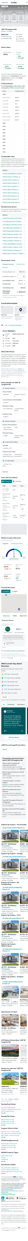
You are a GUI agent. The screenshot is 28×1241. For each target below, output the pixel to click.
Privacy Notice (16, 1208)
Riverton (4, 784)
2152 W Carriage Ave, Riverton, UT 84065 (14, 250)
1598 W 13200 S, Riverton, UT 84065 (13, 253)
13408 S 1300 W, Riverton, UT (11, 180)
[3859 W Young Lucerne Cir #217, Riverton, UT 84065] (10, 992)
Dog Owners (21, 704)
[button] (26, 2)
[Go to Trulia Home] (14, 2)
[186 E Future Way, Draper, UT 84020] (10, 1020)
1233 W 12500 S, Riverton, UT (11, 199)
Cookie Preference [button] (4, 1209)
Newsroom (7, 1206)
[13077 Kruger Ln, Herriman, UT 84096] (10, 836)
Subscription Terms (5, 1208)
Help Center (6, 1230)
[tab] (6, 481)
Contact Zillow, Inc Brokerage (8, 1194)
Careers (2, 1206)
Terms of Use (21, 1206)
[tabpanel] (14, 284)
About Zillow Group (12, 1204)
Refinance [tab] (5, 267)
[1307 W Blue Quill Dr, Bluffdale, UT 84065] (10, 1078)
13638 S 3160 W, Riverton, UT (11, 196)
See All (5, 697)
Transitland (20, 1176)
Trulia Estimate (8, 86)
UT (6, 1099)
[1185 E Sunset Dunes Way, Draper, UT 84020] (10, 1050)
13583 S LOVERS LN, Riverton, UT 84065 (14, 240)
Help (11, 1208)
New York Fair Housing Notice (7, 1189)
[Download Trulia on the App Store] (10, 1198)
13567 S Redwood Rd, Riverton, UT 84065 (14, 231)
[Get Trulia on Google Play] (21, 1198)
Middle (15, 616)
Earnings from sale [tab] (8, 264)
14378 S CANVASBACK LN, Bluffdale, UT (14, 173)
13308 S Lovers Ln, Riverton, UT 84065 (13, 247)
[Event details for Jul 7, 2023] (24, 490)
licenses (18, 1184)
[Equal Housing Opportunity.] (19, 1228)
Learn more (10, 657)
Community (10, 704)
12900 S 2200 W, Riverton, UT (11, 183)
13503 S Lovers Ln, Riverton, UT (11, 176)
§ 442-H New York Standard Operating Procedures (11, 1188)
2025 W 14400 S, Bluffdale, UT (11, 202)
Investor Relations (14, 1206)
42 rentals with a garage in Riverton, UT (14, 856)
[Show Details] (24, 94)
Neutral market (14, 559)
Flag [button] (22, 731)
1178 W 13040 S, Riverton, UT (11, 186)
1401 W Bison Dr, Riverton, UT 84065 (13, 224)
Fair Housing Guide (21, 1204)
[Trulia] (2, 1198)
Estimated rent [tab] (20, 264)
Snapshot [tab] (5, 543)
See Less (6, 472)
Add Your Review (14, 737)
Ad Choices (21, 1208)
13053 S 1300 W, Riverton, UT (11, 192)
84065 (20, 369)
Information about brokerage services (11, 1190)
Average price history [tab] (17, 543)
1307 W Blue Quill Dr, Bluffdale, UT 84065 (14, 228)
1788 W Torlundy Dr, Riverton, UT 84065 (14, 234)
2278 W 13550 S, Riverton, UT (11, 189)
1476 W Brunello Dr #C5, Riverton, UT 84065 (15, 221)
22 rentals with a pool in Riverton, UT (13, 918)
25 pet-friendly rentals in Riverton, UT (13, 827)
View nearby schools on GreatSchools (14, 650)
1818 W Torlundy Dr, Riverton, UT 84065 (14, 237)
